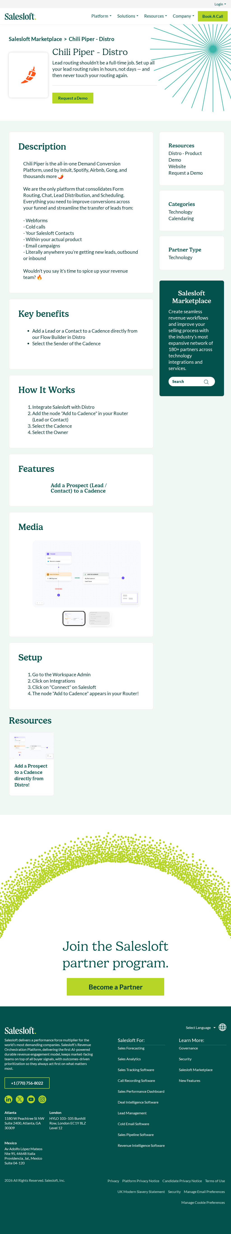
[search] (192, 381)
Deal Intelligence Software (138, 1102)
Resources (154, 15)
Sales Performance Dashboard (141, 1091)
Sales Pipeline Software (136, 1134)
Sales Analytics (129, 1059)
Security (185, 1059)
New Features (189, 1080)
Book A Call (212, 16)
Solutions (126, 15)
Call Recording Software (136, 1080)
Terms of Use (215, 1181)
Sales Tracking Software (136, 1069)
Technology (180, 212)
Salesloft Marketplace (196, 1069)
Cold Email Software (133, 1124)
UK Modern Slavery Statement (141, 1191)
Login (219, 4)
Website (177, 166)
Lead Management (132, 1113)
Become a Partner (116, 987)
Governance (188, 1048)
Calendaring (181, 218)
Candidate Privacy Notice (182, 1181)
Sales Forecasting (131, 1048)
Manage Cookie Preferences (203, 1202)
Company (182, 15)
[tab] (74, 618)
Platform (99, 15)
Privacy (113, 1181)
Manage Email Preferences (204, 1191)
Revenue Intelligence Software (141, 1145)
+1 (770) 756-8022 (27, 1083)
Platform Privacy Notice (140, 1181)
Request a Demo (73, 98)
